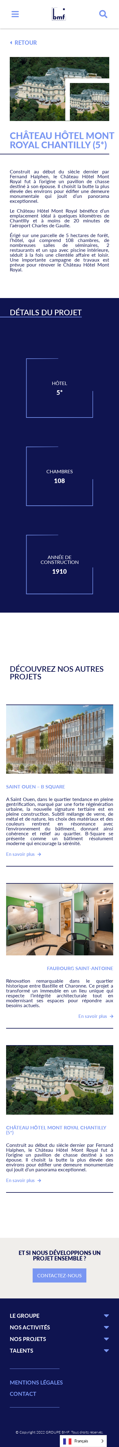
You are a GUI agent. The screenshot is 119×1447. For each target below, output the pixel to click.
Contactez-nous (59, 1275)
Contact (23, 1393)
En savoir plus (21, 854)
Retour (25, 42)
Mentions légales (36, 1382)
